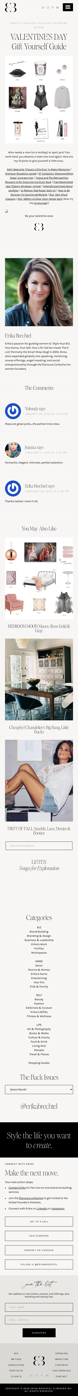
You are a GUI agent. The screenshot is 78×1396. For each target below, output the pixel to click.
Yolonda (31, 408)
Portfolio (16, 1370)
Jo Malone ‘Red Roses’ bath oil (38, 190)
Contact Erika (17, 1187)
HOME (39, 961)
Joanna (30, 447)
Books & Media (39, 1033)
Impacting (62, 1359)
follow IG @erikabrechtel (39, 1264)
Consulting (16, 1365)
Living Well (39, 1046)
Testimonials (61, 1370)
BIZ (39, 927)
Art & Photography (39, 1029)
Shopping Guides (39, 1063)
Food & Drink (39, 1041)
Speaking (61, 1353)
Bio (16, 1353)
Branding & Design (39, 936)
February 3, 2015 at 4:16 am (46, 452)
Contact (61, 1376)
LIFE (39, 1025)
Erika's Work (39, 944)
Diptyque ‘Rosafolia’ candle (20, 173)
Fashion (30, 23)
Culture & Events (39, 1037)
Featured (61, 1365)
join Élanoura (39, 1235)
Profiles (39, 948)
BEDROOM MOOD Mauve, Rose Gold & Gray (39, 628)
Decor (39, 965)
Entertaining (39, 978)
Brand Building (39, 931)
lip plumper (40, 203)
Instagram (57, 1208)
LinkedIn (42, 1208)
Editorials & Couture (39, 1007)
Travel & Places (39, 1054)
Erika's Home (39, 974)
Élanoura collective (31, 1198)
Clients (16, 1376)
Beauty (15, 23)
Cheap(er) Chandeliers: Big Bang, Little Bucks (39, 729)
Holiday (44, 23)
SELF (39, 995)
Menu (68, 7)
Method (16, 1359)
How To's (39, 982)
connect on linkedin (39, 1250)
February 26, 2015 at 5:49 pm (47, 491)
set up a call (39, 1221)
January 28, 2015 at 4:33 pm (46, 413)
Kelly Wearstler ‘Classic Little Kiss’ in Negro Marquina (38, 169)
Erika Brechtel (10, 7)
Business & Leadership (39, 940)
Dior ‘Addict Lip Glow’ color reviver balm (40, 199)
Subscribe (39, 1332)
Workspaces (39, 952)
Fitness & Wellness (39, 1016)
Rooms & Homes (39, 969)
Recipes (39, 1050)
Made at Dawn (39, 1355)
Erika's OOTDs (39, 1012)
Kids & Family (39, 986)
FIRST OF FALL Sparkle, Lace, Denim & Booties (39, 831)
